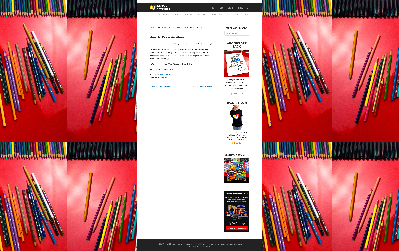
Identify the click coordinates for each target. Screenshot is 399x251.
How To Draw (165, 75)
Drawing (164, 77)
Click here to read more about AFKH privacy (192, 244)
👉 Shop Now (237, 143)
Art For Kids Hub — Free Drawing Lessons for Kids (160, 7)
